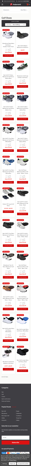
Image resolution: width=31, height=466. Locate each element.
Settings (4, 463)
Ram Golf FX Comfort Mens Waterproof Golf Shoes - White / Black (22, 235)
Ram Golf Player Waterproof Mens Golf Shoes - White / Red (22, 298)
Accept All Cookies (23, 463)
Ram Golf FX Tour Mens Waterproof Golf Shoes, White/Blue (8, 171)
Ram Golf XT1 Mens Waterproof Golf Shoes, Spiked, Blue (22, 108)
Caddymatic (19, 413)
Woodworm (4, 413)
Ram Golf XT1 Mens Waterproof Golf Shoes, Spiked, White (22, 140)
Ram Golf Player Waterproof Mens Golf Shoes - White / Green (22, 171)
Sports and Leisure (6, 398)
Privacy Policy (13, 460)
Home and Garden (6, 401)
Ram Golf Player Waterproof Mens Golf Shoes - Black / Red (22, 266)
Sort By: (9, 24)
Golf (3, 394)
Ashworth (4, 420)
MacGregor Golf (5, 415)
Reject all (12, 463)
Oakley (17, 420)
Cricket (3, 396)
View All (14, 407)
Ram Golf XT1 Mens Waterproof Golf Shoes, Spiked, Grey (8, 108)
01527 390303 (26, 1)
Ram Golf (4, 411)
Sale (3, 392)
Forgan (17, 411)
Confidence (19, 415)
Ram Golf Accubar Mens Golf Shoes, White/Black (8, 330)
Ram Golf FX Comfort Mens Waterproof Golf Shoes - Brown (8, 298)
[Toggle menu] (4, 4)
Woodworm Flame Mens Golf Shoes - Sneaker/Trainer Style (8, 45)
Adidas (3, 418)
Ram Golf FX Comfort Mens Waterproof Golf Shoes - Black (22, 203)
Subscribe (15, 442)
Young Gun (18, 418)
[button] (15, 10)
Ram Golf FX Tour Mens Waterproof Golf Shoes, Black (8, 235)
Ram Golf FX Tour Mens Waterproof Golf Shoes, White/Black (8, 140)
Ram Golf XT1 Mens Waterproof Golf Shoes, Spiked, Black (8, 76)
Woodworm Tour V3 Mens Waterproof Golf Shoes (8, 266)
